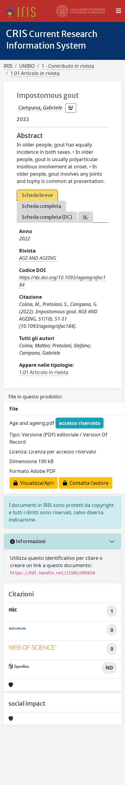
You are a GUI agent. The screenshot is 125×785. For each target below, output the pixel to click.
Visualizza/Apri (36, 483)
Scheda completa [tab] (41, 206)
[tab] (85, 217)
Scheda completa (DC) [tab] (47, 217)
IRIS (8, 66)
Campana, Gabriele (40, 108)
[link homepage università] (80, 11)
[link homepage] (22, 11)
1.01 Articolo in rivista (34, 73)
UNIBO (27, 66)
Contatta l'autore (87, 483)
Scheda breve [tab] (37, 195)
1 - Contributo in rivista (68, 66)
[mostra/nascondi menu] (118, 11)
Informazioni (30, 541)
